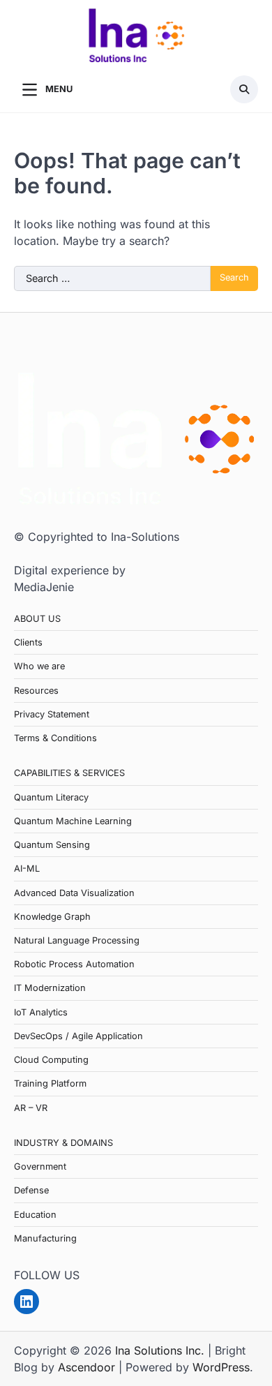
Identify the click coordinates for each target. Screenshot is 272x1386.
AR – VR (30, 1108)
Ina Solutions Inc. (159, 1350)
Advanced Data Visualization (74, 893)
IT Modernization (50, 988)
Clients (28, 642)
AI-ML (27, 868)
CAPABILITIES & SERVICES (69, 773)
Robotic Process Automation (74, 964)
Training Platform (50, 1083)
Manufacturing (45, 1238)
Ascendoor (86, 1367)
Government (40, 1166)
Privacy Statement (51, 714)
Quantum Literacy (51, 797)
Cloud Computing (51, 1060)
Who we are (39, 666)
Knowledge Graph (52, 916)
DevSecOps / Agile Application (78, 1036)
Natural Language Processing (76, 940)
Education (35, 1214)
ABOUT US (37, 618)
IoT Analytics (41, 1012)
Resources (36, 690)
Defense (31, 1190)
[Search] (244, 89)
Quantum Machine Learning (73, 821)
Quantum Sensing (52, 845)
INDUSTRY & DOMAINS (63, 1143)
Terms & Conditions (55, 738)
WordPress (221, 1367)
